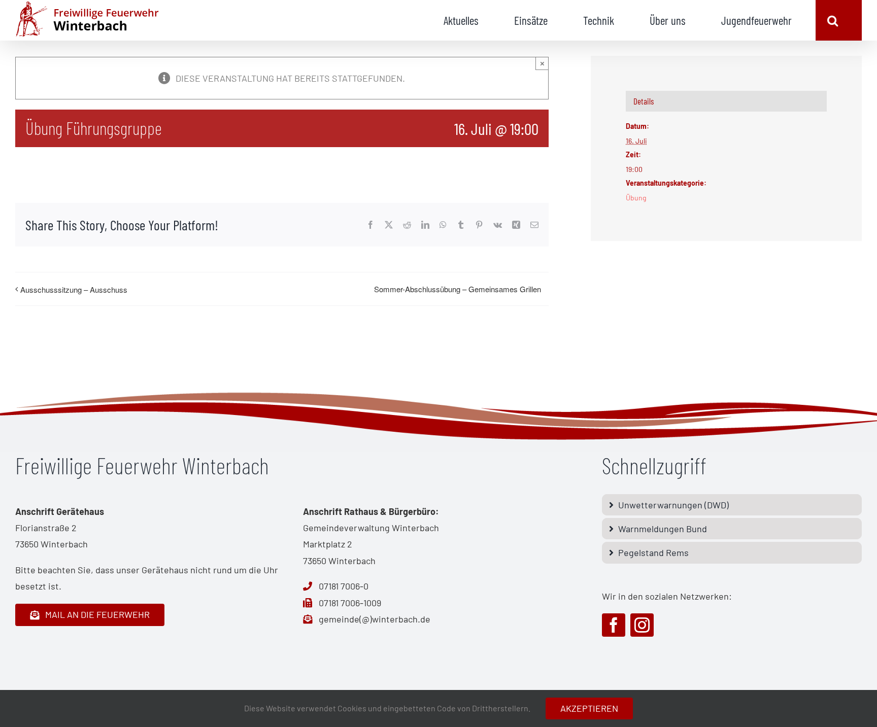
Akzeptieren (589, 708)
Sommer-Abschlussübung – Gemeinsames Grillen (457, 289)
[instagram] (642, 625)
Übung (636, 197)
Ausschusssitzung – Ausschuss (73, 289)
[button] (832, 20)
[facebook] (613, 625)
